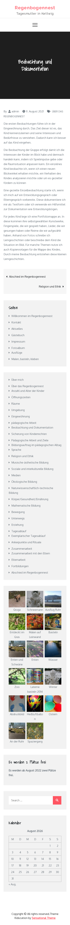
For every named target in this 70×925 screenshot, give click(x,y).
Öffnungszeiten (20, 397)
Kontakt (16, 322)
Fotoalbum (18, 348)
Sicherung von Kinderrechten (29, 434)
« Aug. (12, 884)
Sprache (16, 449)
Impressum (18, 341)
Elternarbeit (18, 559)
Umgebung (18, 410)
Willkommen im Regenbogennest (31, 316)
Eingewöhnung (20, 416)
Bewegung (18, 512)
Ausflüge (16, 352)
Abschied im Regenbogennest (27, 276)
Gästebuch (17, 335)
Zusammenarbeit (21, 548)
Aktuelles (17, 328)
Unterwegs (18, 518)
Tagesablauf (18, 531)
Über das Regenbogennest (27, 386)
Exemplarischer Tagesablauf (28, 536)
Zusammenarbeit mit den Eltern (30, 553)
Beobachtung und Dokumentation (32, 427)
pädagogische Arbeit (23, 422)
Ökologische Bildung (24, 481)
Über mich (17, 379)
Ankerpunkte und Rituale (26, 542)
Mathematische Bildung (25, 505)
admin (15, 111)
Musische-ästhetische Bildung (29, 462)
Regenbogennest (35, 7)
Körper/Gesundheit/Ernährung (29, 499)
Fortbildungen (20, 566)
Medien (16, 475)
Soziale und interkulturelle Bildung (32, 469)
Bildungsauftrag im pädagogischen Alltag (36, 445)
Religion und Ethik (50, 286)
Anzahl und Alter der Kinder (27, 391)
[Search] (57, 800)
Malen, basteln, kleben (25, 359)
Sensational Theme (44, 918)
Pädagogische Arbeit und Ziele (29, 440)
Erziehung (17, 524)
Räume (15, 403)
